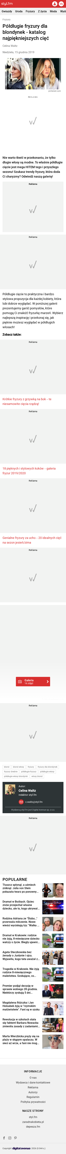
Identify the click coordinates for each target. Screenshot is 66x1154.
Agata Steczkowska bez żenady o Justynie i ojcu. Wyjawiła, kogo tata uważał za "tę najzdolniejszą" (21, 956)
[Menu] (61, 3)
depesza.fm (33, 1126)
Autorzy (33, 1092)
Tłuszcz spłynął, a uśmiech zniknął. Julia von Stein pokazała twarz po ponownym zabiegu (21, 888)
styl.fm (33, 1117)
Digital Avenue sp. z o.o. (43, 809)
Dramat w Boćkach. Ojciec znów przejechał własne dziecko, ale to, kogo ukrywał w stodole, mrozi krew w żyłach (20, 905)
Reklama (33, 1087)
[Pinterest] (15, 1138)
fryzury (31, 767)
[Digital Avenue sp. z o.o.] (21, 1148)
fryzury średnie (10, 772)
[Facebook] (4, 1138)
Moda (53, 11)
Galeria (29, 682)
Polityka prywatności (33, 1102)
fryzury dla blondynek (47, 767)
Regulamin (33, 1097)
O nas (33, 1077)
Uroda (19, 11)
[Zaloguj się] (54, 3)
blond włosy (18, 767)
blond (6, 767)
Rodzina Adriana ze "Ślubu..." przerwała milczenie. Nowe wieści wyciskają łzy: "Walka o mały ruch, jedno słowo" (21, 922)
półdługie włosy (47, 772)
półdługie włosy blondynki (16, 776)
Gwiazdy (7, 11)
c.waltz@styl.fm (33, 802)
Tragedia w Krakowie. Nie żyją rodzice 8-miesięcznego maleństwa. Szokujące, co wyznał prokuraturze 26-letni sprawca (21, 972)
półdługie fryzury (28, 772)
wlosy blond (36, 776)
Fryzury (30, 11)
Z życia (42, 11)
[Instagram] (9, 1138)
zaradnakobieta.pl (33, 1122)
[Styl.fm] (9, 4)
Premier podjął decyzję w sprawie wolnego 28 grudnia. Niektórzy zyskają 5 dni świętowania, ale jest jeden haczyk (20, 989)
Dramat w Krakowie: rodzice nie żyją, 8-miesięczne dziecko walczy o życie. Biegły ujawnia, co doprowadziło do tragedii (21, 939)
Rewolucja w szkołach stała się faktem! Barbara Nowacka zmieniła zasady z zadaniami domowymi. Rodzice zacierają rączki (21, 1023)
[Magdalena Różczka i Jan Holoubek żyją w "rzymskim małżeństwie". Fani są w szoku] (52, 1008)
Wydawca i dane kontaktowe (33, 1082)
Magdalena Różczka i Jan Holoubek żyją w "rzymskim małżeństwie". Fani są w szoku (21, 1006)
